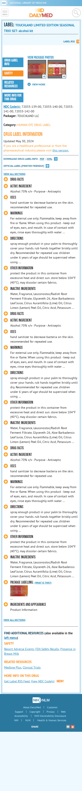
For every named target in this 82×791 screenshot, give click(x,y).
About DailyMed (32, 707)
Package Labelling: (21, 582)
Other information (21, 268)
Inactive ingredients (23, 288)
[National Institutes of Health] (5, 2)
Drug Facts (17, 179)
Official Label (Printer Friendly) (23, 166)
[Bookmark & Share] (72, 726)
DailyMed (41, 12)
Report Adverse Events (19, 649)
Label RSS (69, 41)
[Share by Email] (68, 726)
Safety (8, 73)
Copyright (35, 711)
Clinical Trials (32, 667)
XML (49, 159)
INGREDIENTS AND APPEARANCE (28, 604)
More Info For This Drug (12, 97)
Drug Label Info (11, 62)
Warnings (16, 213)
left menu (10, 638)
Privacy (51, 711)
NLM (27, 720)
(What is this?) (43, 582)
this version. (60, 150)
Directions (16, 238)
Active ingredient (21, 186)
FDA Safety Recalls (47, 649)
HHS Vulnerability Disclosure (50, 715)
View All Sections (14, 174)
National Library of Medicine (28, 2)
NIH (16, 720)
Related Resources (11, 84)
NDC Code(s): (12, 107)
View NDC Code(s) (42, 681)
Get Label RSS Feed (17, 681)
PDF (42, 159)
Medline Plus (12, 667)
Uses (13, 197)
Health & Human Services (51, 720)
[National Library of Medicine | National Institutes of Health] (41, 700)
